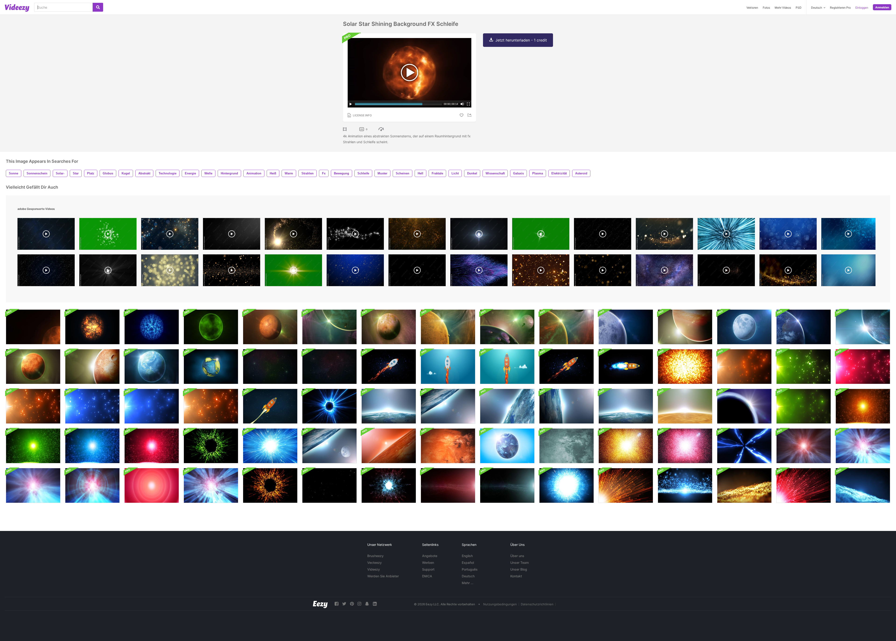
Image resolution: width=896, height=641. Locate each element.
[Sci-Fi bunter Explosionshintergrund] (685, 366)
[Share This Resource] (470, 115)
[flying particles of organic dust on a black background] (231, 235)
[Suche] (98, 7)
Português (470, 569)
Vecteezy (374, 563)
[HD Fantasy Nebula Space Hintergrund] (507, 326)
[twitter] (344, 604)
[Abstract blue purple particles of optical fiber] (479, 271)
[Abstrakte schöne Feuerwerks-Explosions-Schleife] (566, 485)
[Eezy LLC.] (320, 603)
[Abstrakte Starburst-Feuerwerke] (270, 485)
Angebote (429, 556)
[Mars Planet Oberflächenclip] (388, 445)
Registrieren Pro (840, 7)
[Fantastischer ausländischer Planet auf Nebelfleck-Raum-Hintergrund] (329, 326)
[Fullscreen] (468, 104)
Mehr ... (467, 583)
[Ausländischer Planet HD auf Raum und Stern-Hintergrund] (270, 326)
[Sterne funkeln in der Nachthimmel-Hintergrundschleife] (329, 485)
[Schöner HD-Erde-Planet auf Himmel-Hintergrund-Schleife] (507, 445)
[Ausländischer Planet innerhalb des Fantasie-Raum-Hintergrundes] (388, 326)
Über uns (517, 556)
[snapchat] (367, 604)
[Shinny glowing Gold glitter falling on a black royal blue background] (355, 271)
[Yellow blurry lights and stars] (169, 271)
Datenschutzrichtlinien (537, 604)
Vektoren (752, 7)
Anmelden (882, 7)
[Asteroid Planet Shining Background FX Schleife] (92, 326)
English (467, 556)
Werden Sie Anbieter (383, 576)
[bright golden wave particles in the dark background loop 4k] (664, 235)
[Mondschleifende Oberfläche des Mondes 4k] (566, 445)
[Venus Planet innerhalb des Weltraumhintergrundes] (33, 366)
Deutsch (468, 576)
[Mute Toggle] (462, 104)
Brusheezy (375, 556)
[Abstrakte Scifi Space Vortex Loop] (744, 445)
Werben (428, 563)
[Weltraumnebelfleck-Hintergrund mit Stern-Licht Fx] (448, 485)
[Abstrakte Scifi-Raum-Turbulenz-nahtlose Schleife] (803, 445)
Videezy (373, 569)
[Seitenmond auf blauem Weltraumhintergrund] (625, 326)
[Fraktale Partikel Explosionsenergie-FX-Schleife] (388, 485)
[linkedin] (375, 604)
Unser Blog (518, 569)
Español (468, 563)
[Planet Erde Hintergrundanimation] (211, 366)
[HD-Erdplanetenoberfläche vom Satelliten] (388, 406)
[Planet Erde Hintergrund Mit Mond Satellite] (329, 445)
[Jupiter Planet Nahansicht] (685, 326)
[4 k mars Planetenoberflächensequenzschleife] (448, 445)
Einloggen (861, 7)
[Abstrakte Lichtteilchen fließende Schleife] (685, 485)
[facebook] (336, 604)
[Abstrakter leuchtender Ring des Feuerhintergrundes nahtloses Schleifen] (329, 406)
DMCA (427, 576)
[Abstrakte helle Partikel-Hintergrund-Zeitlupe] (863, 406)
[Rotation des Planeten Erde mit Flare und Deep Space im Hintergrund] (744, 406)
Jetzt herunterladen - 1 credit (521, 40)
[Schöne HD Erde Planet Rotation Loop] (803, 326)
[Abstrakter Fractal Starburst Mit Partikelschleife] (625, 445)
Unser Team (519, 563)
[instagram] (359, 604)
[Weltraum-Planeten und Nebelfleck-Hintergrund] (566, 326)
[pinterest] (352, 604)
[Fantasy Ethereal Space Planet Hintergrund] (211, 326)
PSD (799, 7)
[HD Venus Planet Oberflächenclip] (685, 406)
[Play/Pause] (351, 104)
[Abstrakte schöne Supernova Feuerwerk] (270, 445)
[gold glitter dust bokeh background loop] (602, 271)
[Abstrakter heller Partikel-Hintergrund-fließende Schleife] (744, 366)
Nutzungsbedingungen (500, 604)
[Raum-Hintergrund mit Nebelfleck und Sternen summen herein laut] (270, 366)
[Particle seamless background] (848, 235)
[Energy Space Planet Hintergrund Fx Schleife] (151, 326)
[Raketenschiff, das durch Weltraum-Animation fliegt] (270, 406)
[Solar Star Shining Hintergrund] (33, 326)
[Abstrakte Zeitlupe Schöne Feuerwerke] (211, 445)
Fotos (766, 7)
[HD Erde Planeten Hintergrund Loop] (151, 366)
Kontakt (516, 576)
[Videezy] (17, 8)
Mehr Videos (783, 7)
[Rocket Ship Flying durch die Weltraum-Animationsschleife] (388, 366)
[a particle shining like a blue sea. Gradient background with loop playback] (788, 235)
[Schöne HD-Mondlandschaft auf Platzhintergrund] (744, 326)
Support (428, 569)
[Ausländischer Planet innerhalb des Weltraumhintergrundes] (92, 366)
